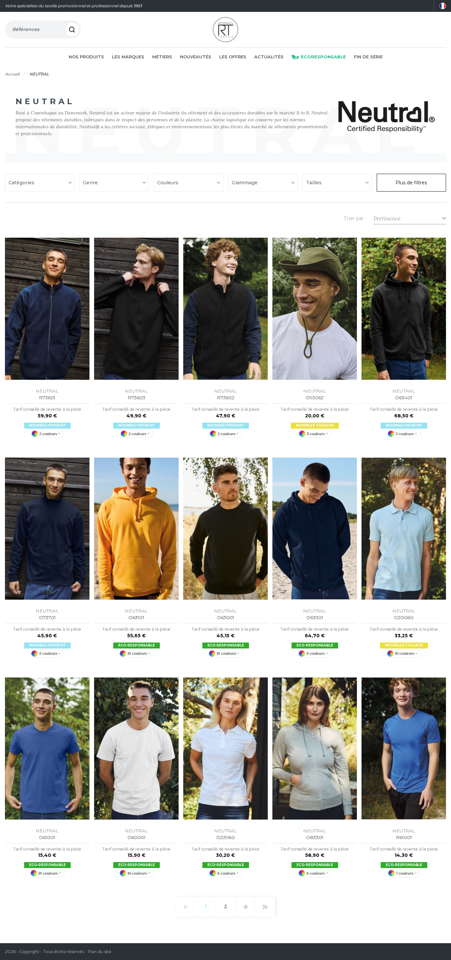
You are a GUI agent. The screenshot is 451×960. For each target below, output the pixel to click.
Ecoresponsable (323, 56)
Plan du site (99, 951)
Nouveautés (195, 56)
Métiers (162, 56)
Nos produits (86, 56)
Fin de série (368, 56)
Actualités (269, 56)
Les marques (128, 56)
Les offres (232, 56)
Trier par (354, 219)
